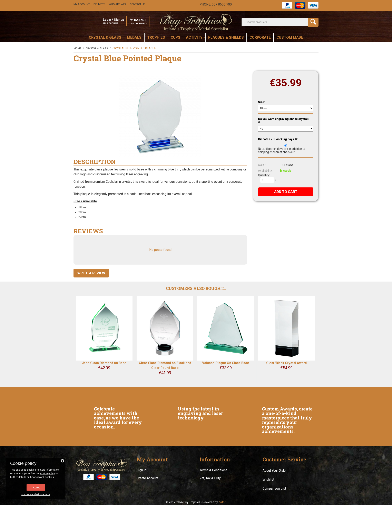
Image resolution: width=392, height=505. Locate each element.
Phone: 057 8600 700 (215, 4)
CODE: (262, 165)
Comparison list (274, 488)
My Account (82, 4)
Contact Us (137, 4)
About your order (275, 470)
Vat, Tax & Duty (210, 478)
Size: (261, 102)
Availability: (265, 170)
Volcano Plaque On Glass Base (225, 363)
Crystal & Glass (97, 48)
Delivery (99, 4)
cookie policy (47, 473)
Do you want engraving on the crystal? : (283, 120)
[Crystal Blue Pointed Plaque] (160, 117)
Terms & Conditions (213, 470)
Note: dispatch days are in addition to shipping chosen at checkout (281, 150)
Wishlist (268, 479)
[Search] (313, 22)
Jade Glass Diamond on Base (104, 363)
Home (77, 48)
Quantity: (264, 175)
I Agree (36, 487)
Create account (147, 478)
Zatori (222, 502)
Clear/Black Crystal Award (286, 363)
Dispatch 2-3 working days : (278, 139)
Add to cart (285, 191)
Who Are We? (117, 4)
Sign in (141, 470)
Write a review (91, 273)
